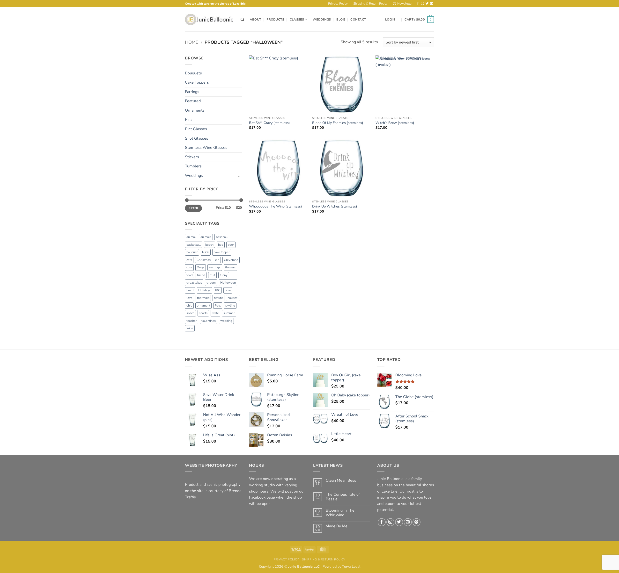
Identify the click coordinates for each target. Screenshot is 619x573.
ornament (203, 305)
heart (190, 290)
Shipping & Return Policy (370, 3)
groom (211, 282)
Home (191, 42)
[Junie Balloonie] (209, 19)
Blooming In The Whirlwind (340, 512)
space (190, 313)
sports (203, 313)
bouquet (192, 252)
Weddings (322, 19)
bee (220, 245)
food (189, 275)
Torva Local (351, 566)
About (255, 19)
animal (191, 237)
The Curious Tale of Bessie (343, 496)
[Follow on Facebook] (417, 3)
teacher (191, 321)
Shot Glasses (196, 138)
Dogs (200, 267)
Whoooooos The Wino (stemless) (275, 206)
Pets (218, 305)
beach (209, 245)
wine (189, 328)
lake (228, 290)
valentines (208, 321)
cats (189, 260)
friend (201, 275)
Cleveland (231, 260)
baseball (222, 237)
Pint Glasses (196, 129)
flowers (230, 267)
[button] (403, 3)
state (215, 313)
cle (217, 260)
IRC (217, 290)
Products (275, 19)
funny (224, 275)
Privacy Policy (338, 3)
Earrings (192, 91)
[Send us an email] (431, 3)
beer (231, 245)
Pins (188, 119)
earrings (215, 267)
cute (189, 267)
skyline (230, 305)
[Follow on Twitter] (427, 3)
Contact (358, 19)
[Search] (242, 19)
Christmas (204, 260)
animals (205, 237)
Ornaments (195, 110)
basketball (193, 245)
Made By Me (336, 526)
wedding (226, 321)
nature (218, 298)
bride (205, 252)
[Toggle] (239, 176)
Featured (193, 101)
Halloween (228, 282)
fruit (212, 275)
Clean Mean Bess (341, 480)
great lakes (194, 282)
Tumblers (193, 166)
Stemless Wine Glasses (206, 147)
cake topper (222, 252)
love (189, 298)
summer (229, 313)
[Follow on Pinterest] (416, 522)
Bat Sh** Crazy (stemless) (269, 123)
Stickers (192, 157)
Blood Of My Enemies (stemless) (337, 123)
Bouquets (193, 73)
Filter (193, 208)
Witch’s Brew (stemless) (395, 123)
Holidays (204, 290)
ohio (189, 305)
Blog (340, 19)
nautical (233, 298)
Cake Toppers (197, 82)
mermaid (203, 298)
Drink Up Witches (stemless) (334, 206)
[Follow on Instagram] (422, 3)
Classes (297, 19)
